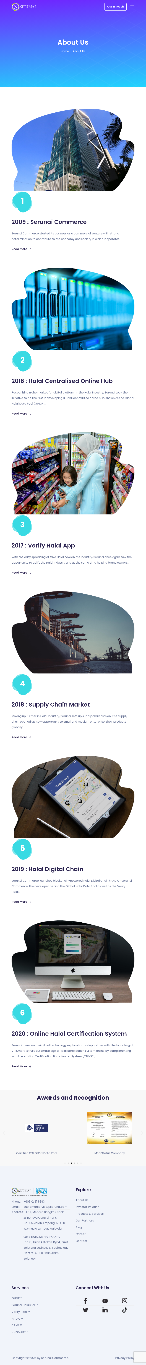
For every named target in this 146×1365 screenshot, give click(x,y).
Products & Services (90, 1214)
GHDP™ (17, 1298)
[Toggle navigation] (132, 7)
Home (65, 51)
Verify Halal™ (21, 1312)
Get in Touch (115, 6)
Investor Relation (87, 1207)
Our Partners (85, 1220)
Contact (81, 1241)
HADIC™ (17, 1319)
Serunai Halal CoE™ (25, 1305)
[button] (4, 1133)
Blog (79, 1227)
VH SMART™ (20, 1332)
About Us (82, 1200)
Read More (20, 249)
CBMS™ (17, 1325)
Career (81, 1234)
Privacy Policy (124, 1358)
